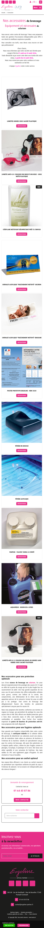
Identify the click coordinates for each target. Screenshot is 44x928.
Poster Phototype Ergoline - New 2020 (21, 391)
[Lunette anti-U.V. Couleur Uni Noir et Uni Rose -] (22, 150)
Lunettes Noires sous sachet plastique (21, 121)
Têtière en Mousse (21, 446)
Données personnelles (26, 912)
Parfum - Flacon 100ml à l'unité (21, 552)
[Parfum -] (22, 528)
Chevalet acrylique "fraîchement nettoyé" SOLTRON (21, 285)
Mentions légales (14, 912)
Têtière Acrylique (21, 499)
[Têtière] (22, 422)
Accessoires (10, 12)
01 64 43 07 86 (22, 790)
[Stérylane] (22, 205)
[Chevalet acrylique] (22, 260)
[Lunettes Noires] (22, 97)
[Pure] (18, 7)
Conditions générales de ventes (15, 914)
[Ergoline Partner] (7, 7)
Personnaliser (23, 925)
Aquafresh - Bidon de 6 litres (21, 607)
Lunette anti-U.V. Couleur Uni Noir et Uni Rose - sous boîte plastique (22, 175)
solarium (31, 683)
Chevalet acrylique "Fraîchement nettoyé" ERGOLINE (21, 338)
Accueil (3, 12)
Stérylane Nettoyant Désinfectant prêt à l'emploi (22, 229)
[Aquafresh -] (22, 583)
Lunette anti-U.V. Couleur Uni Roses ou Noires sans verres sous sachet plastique (21, 661)
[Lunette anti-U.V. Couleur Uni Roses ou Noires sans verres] (22, 636)
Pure (26, 914)
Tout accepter (9, 925)
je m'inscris (35, 856)
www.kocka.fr (32, 917)
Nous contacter (33, 914)
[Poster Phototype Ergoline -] (22, 367)
